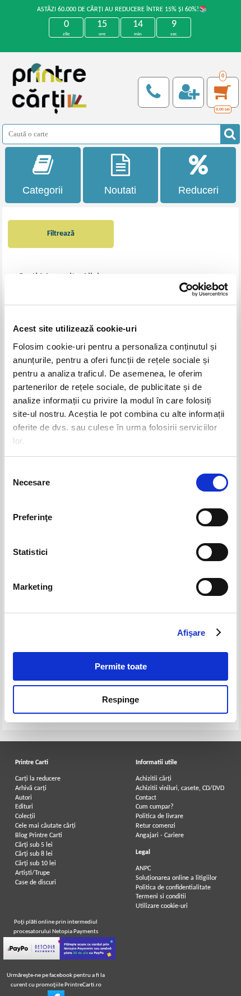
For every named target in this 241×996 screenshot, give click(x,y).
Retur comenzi (155, 826)
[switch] (212, 517)
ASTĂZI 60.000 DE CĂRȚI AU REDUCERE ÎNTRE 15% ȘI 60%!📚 (122, 9)
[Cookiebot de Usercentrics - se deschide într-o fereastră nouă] (179, 289)
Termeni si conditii (161, 896)
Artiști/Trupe (32, 873)
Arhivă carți (31, 788)
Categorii (42, 190)
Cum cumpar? (155, 807)
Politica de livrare (159, 816)
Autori (23, 798)
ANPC (143, 868)
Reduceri (198, 190)
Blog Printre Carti (38, 835)
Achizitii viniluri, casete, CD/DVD (180, 788)
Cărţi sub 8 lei (34, 854)
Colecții (25, 816)
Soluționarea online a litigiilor (176, 878)
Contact (146, 798)
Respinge (120, 699)
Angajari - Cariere (160, 835)
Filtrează (61, 234)
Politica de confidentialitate (173, 887)
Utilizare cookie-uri (162, 906)
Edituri (24, 807)
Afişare (191, 632)
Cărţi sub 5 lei (34, 845)
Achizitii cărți (154, 778)
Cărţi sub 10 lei (35, 863)
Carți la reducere (38, 778)
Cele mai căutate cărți (45, 826)
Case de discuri (35, 882)
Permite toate (121, 666)
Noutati (120, 190)
